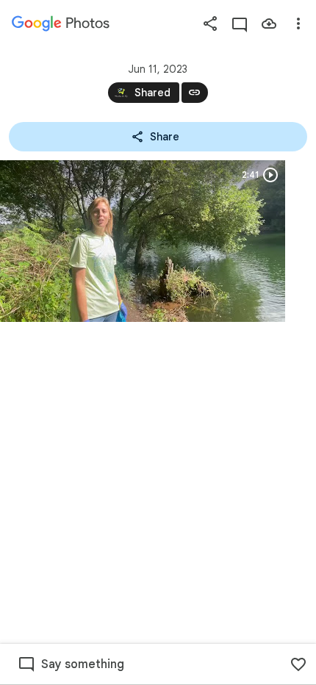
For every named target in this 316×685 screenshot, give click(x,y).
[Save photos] (269, 23)
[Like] (298, 664)
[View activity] (239, 23)
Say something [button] (82, 664)
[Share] (210, 23)
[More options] (298, 23)
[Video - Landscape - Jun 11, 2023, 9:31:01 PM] (142, 241)
